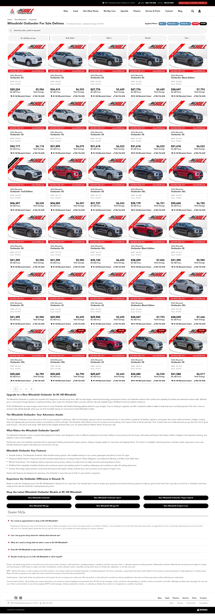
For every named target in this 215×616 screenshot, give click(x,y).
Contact (169, 11)
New (66, 11)
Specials (124, 11)
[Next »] (31, 389)
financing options (80, 406)
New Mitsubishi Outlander (39, 498)
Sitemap (180, 603)
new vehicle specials (22, 409)
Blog (180, 11)
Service (186, 598)
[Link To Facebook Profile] (16, 598)
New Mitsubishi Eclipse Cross (176, 506)
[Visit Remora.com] (202, 610)
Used (75, 11)
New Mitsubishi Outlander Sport (107, 498)
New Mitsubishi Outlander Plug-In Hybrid (176, 498)
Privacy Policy (191, 603)
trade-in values (152, 406)
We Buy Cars (110, 11)
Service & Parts (153, 11)
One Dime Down (90, 11)
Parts (194, 598)
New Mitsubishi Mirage (39, 506)
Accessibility (203, 603)
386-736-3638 (39, 96)
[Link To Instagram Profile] (21, 598)
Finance (136, 11)
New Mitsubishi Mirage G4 (107, 506)
